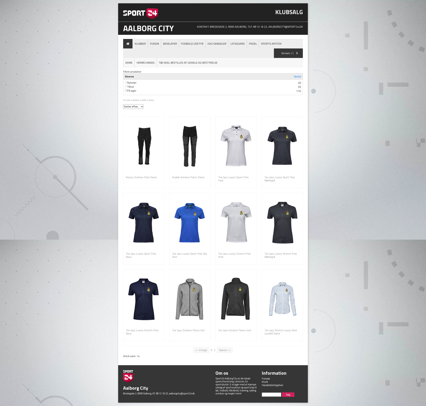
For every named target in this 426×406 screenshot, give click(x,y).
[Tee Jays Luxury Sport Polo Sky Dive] (190, 223)
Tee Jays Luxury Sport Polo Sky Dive (189, 255)
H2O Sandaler (217, 44)
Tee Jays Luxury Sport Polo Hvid (233, 178)
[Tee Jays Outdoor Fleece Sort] (236, 299)
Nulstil (297, 76)
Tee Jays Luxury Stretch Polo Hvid (234, 255)
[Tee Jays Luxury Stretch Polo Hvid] (236, 223)
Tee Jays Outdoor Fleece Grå (188, 330)
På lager (131, 90)
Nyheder (131, 82)
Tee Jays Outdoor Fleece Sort (234, 330)
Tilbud (130, 86)
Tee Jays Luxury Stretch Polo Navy (142, 331)
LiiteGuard (237, 44)
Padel (253, 44)
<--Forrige (201, 350)
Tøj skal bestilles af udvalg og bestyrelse (188, 63)
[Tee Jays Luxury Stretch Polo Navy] (144, 299)
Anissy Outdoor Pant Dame (141, 177)
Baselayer (170, 44)
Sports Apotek (271, 44)
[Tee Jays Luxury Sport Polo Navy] (144, 223)
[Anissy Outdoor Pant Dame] (144, 146)
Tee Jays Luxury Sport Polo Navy (141, 255)
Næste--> (225, 350)
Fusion (154, 44)
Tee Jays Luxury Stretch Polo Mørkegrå (280, 255)
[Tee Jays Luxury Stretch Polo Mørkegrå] (282, 223)
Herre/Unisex (146, 63)
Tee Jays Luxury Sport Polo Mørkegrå (279, 178)
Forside (126, 100)
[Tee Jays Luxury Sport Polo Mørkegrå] (282, 146)
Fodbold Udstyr (192, 44)
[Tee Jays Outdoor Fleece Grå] (190, 299)
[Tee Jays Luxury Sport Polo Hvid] (236, 146)
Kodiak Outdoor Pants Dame (188, 177)
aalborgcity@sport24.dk (285, 27)
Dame (128, 63)
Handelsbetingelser (272, 385)
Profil (265, 382)
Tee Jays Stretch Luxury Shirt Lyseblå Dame (280, 331)
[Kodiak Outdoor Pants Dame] (190, 146)
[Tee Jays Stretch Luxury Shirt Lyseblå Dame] (282, 299)
